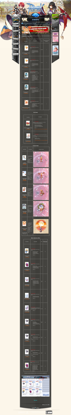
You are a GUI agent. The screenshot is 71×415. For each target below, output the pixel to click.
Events (16, 29)
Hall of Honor (15, 47)
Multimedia (15, 52)
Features (15, 34)
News (15, 27)
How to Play (15, 33)
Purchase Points (15, 42)
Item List (15, 41)
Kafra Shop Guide (15, 40)
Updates (15, 28)
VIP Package (16, 36)
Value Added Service (15, 37)
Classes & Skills (15, 35)
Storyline (15, 32)
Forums (16, 45)
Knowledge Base (15, 55)
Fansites (15, 46)
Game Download (15, 50)
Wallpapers (15, 51)
